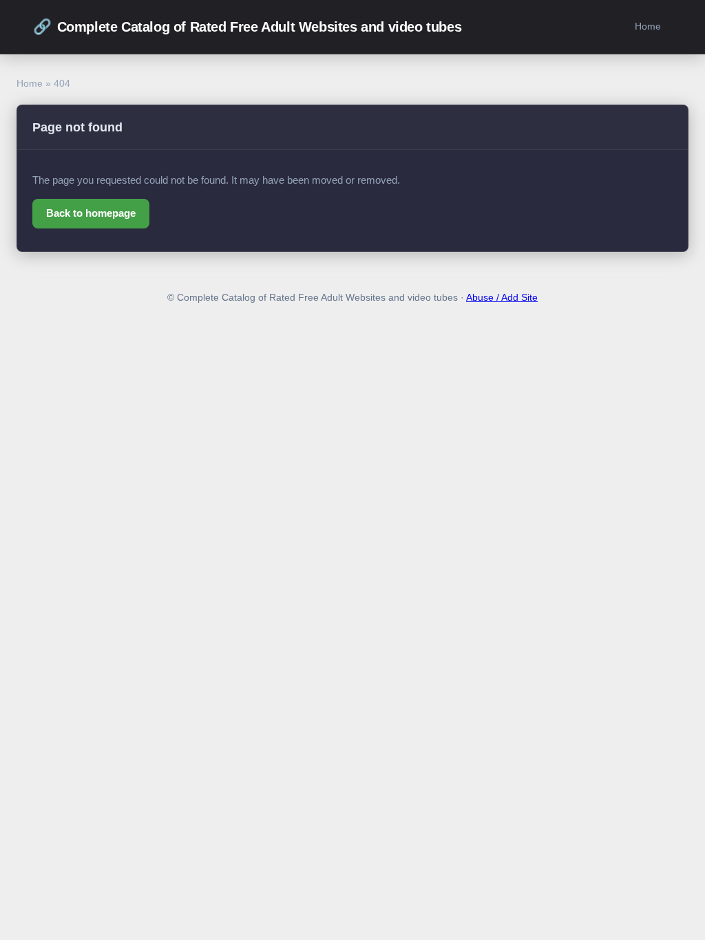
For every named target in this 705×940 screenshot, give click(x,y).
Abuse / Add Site (502, 297)
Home (648, 26)
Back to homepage (91, 213)
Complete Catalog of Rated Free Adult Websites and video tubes (247, 26)
